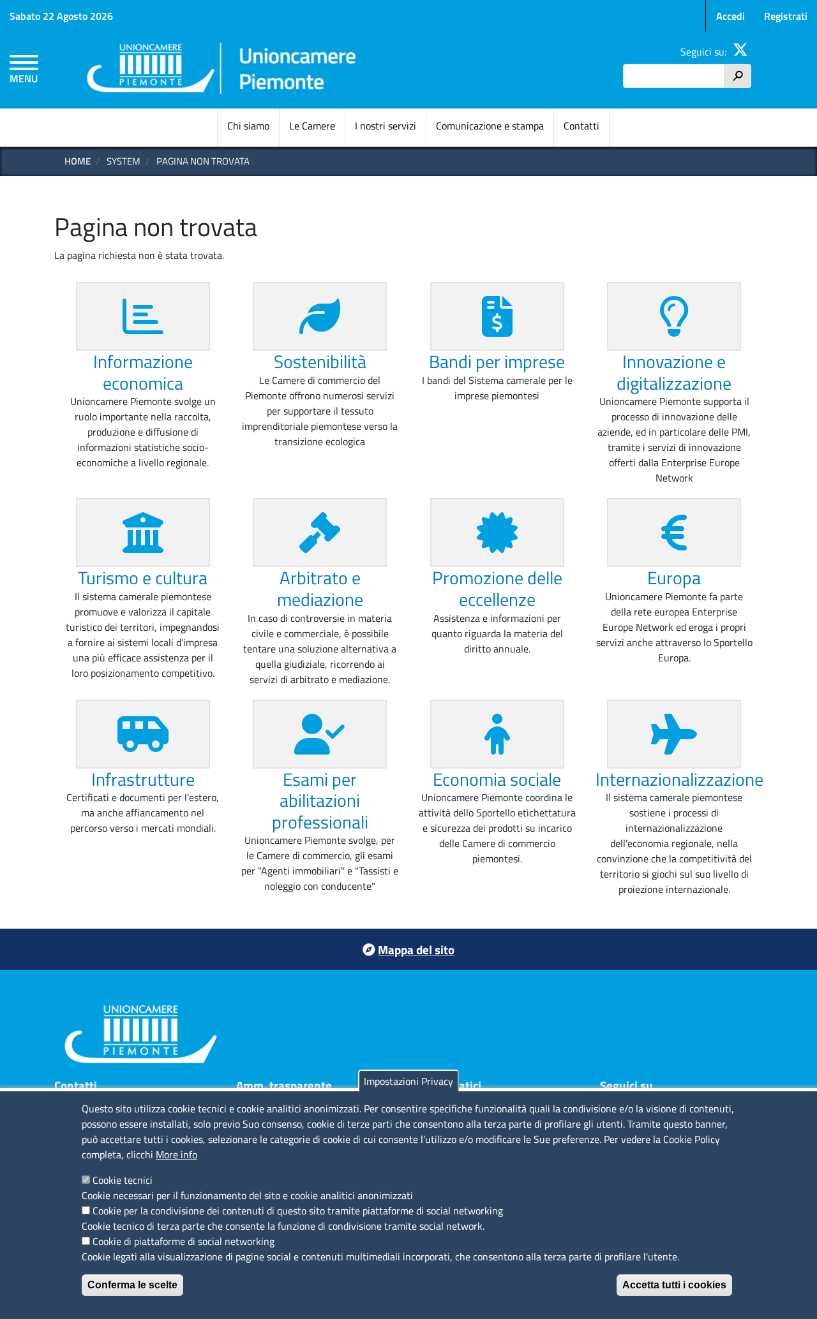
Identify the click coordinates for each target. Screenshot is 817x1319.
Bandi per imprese (497, 361)
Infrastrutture (143, 779)
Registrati (785, 16)
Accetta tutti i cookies (674, 1284)
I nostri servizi (385, 125)
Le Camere (312, 125)
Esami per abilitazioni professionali (320, 800)
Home (77, 161)
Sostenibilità (320, 361)
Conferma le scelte (132, 1284)
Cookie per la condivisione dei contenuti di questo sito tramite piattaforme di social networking (298, 1210)
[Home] (222, 70)
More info (176, 1154)
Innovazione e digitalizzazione (674, 372)
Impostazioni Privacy (408, 1081)
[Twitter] (740, 51)
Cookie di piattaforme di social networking (183, 1241)
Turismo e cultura (142, 577)
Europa (674, 577)
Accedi (730, 16)
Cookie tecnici (123, 1180)
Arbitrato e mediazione (320, 588)
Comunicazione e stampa (490, 125)
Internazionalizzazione (679, 779)
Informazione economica (143, 372)
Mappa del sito (416, 949)
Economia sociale (497, 779)
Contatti (581, 125)
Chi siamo (248, 125)
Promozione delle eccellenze (497, 588)
